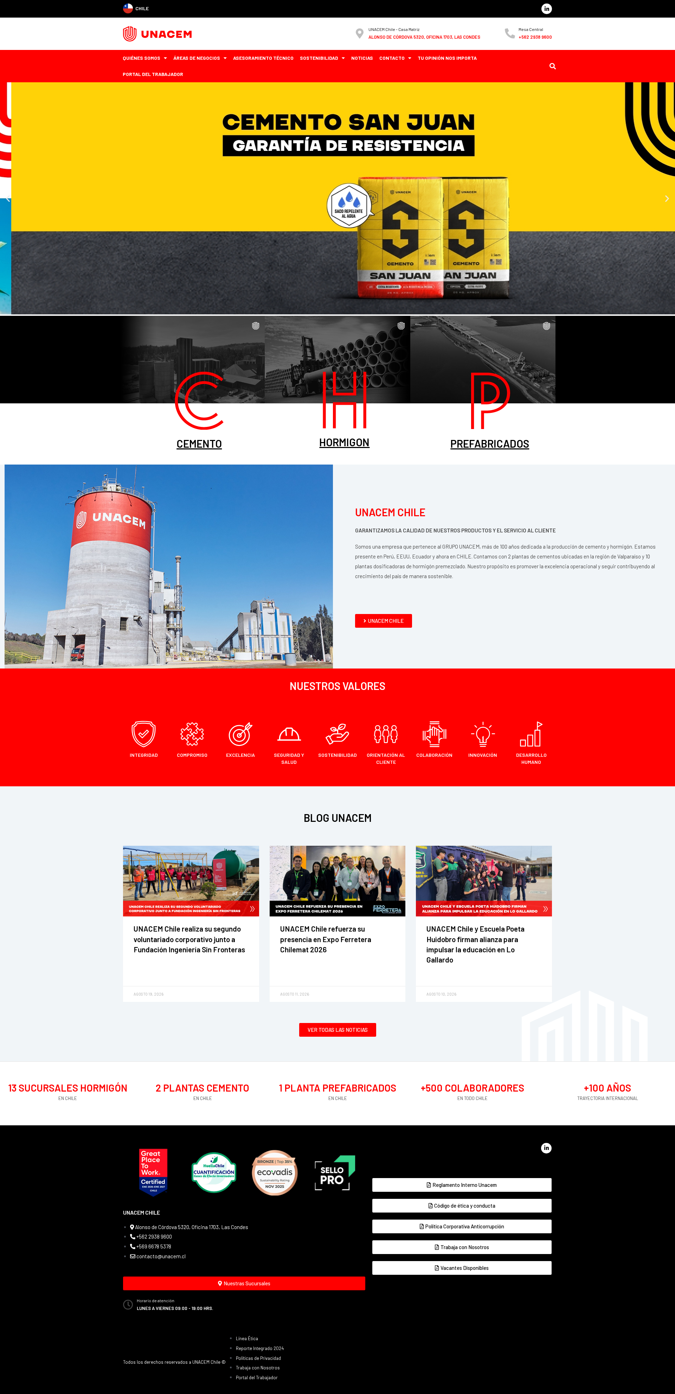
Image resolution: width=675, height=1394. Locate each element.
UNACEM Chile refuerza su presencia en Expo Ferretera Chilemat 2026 (325, 939)
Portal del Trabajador (153, 74)
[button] (8, 198)
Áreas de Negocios (196, 58)
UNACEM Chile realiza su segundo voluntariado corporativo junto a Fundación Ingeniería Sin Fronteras (189, 939)
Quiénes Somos (141, 58)
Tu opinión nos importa (447, 58)
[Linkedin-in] (546, 9)
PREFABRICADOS (489, 443)
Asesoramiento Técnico (263, 58)
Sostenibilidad (319, 58)
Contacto (392, 58)
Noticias (362, 58)
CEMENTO (199, 443)
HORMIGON (344, 442)
